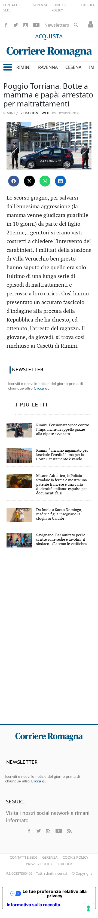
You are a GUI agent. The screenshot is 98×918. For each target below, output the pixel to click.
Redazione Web (34, 113)
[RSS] (69, 831)
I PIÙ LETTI (31, 405)
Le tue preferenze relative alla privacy (55, 893)
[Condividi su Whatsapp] (45, 181)
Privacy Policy (39, 863)
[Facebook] (6, 25)
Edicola (65, 863)
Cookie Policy (75, 857)
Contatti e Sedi (23, 857)
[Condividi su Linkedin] (60, 181)
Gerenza (49, 857)
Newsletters (56, 25)
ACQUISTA (49, 36)
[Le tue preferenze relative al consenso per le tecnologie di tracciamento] (88, 908)
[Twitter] (16, 25)
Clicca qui (42, 388)
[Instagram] (25, 25)
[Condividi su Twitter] (29, 181)
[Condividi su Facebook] (13, 181)
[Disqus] (49, 641)
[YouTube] (36, 25)
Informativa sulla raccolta (33, 904)
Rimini (9, 113)
